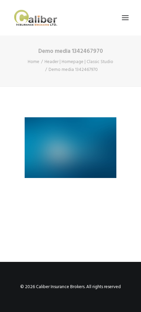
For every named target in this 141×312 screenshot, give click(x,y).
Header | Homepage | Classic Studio (78, 61)
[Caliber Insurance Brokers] (35, 17)
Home (33, 61)
